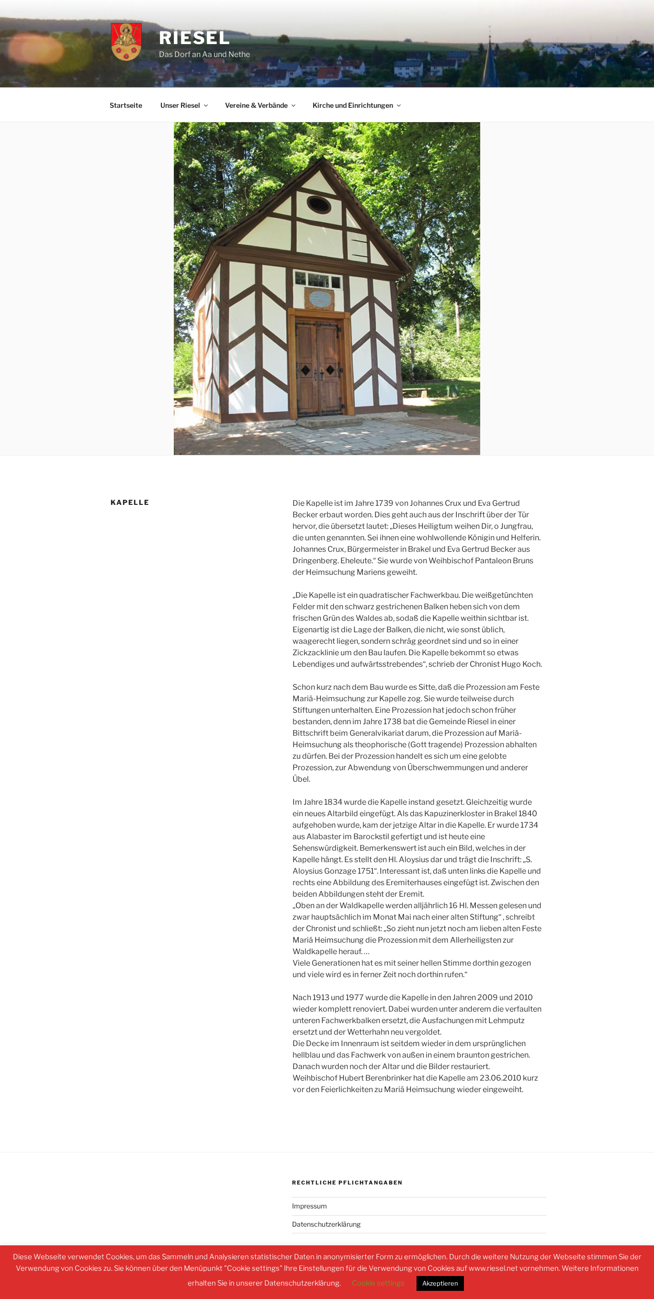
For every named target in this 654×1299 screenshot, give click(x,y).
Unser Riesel (180, 105)
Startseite (126, 105)
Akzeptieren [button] (440, 1283)
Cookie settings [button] (378, 1283)
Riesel (195, 37)
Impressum (309, 1206)
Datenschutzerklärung (326, 1224)
